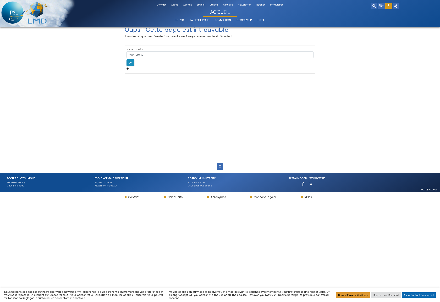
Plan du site (175, 197)
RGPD (308, 197)
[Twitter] (310, 184)
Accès (174, 4)
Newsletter (244, 4)
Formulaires (276, 4)
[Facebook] (303, 184)
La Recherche (199, 20)
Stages (214, 4)
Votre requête (135, 49)
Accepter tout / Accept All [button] (419, 295)
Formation (223, 20)
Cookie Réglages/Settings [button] (353, 295)
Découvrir (244, 20)
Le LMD (180, 20)
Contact (161, 4)
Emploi (201, 4)
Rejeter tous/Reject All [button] (386, 295)
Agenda (187, 4)
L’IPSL (261, 20)
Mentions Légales (265, 197)
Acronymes (218, 197)
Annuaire (228, 4)
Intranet (260, 4)
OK (130, 63)
